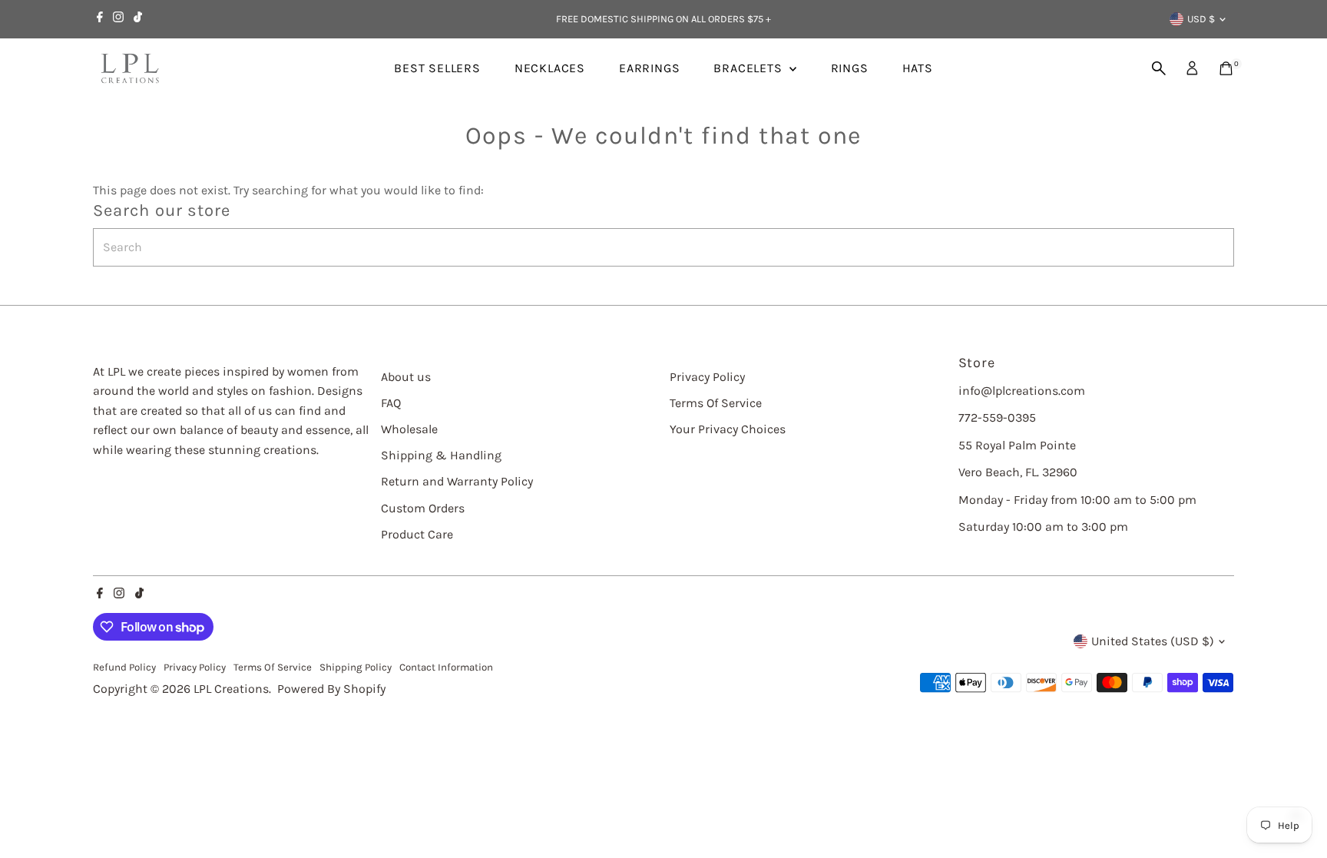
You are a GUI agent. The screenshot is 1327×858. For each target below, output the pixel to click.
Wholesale (409, 429)
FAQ (391, 403)
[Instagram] (118, 19)
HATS (917, 68)
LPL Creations (231, 688)
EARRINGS (649, 68)
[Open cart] (1226, 68)
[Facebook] (100, 19)
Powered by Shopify (331, 688)
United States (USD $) (1152, 641)
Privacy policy (195, 667)
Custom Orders (423, 508)
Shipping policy (355, 667)
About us (406, 376)
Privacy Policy (707, 376)
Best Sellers (437, 68)
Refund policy (124, 667)
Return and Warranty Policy (457, 481)
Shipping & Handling (441, 455)
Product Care (417, 534)
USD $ (1201, 19)
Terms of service (272, 667)
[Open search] (1159, 68)
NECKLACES (550, 68)
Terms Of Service (716, 403)
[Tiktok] (138, 19)
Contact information (446, 667)
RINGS (850, 68)
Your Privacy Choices (728, 429)
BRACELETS (749, 68)
